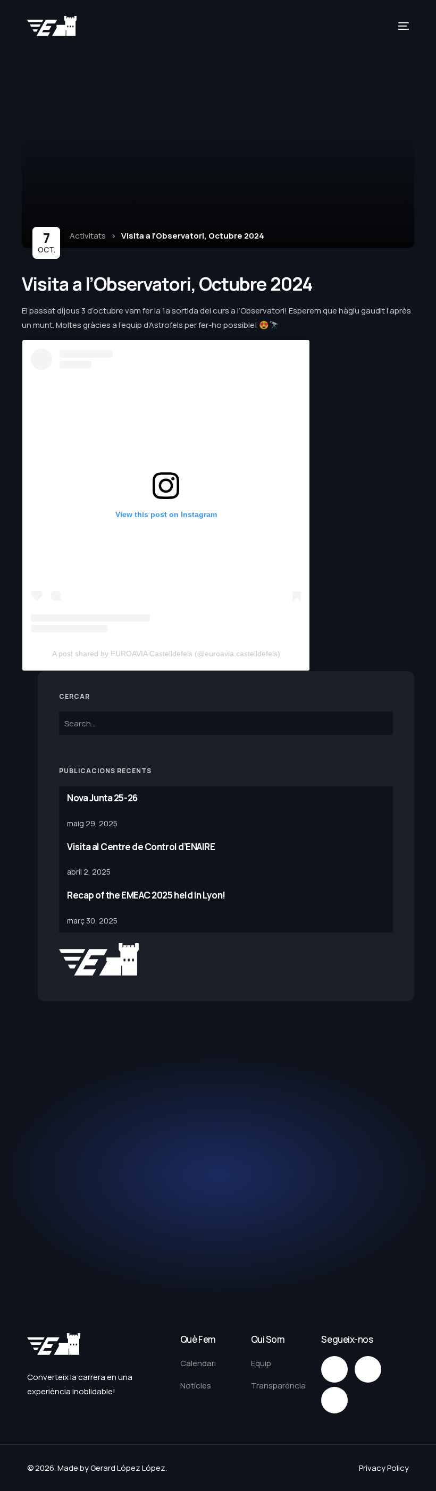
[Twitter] (368, 1369)
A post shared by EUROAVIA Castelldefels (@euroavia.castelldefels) (166, 653)
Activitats (88, 235)
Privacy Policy (384, 1467)
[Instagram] (334, 1369)
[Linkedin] (334, 1400)
